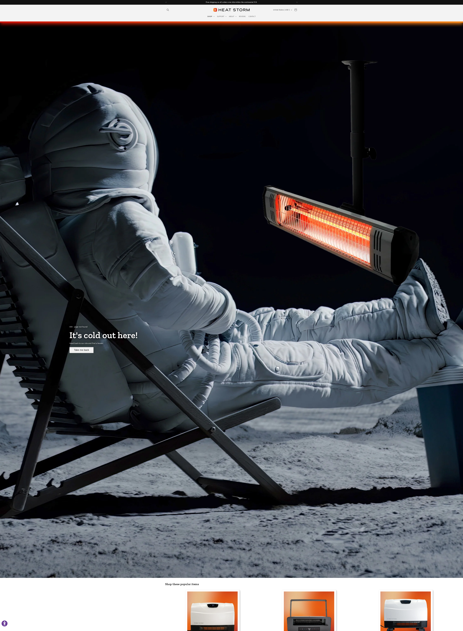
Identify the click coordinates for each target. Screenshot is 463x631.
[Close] (265, 284)
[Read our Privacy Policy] (261, 325)
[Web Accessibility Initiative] (4, 623)
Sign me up (231, 334)
